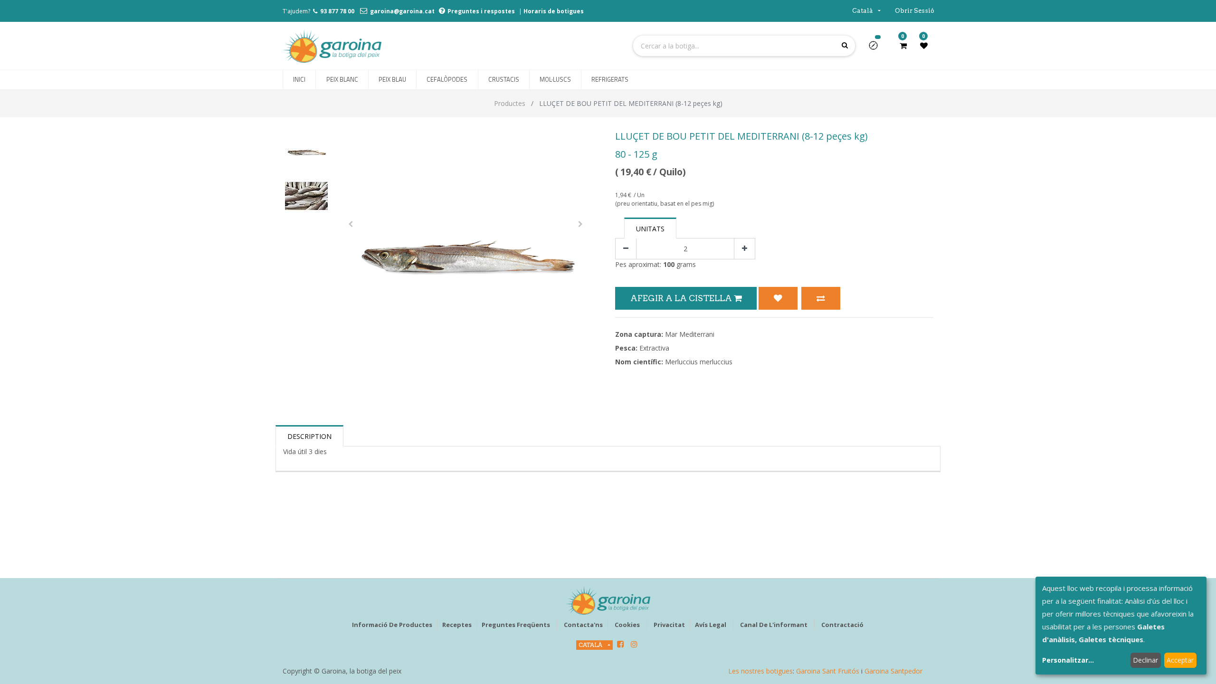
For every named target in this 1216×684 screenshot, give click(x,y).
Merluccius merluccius (698, 361)
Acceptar (1180, 660)
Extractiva (654, 347)
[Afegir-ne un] (744, 248)
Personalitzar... (1068, 660)
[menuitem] (299, 79)
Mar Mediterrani (689, 334)
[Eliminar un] (625, 248)
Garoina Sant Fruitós (827, 670)
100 (668, 264)
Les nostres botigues (760, 670)
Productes (509, 103)
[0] (903, 45)
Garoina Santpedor (893, 670)
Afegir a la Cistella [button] (682, 298)
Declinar (1145, 660)
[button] (877, 48)
